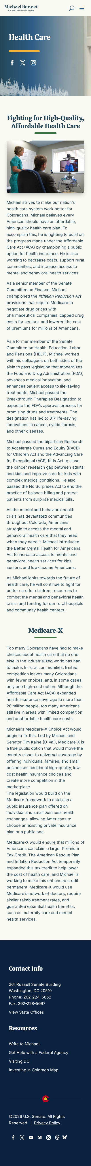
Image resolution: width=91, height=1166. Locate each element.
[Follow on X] (22, 61)
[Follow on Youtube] (31, 1137)
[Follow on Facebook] (12, 61)
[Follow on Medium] (39, 1137)
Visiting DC (19, 1061)
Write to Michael (24, 1043)
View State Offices (26, 1012)
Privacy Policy (47, 1123)
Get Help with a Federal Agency (38, 1052)
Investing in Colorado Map (33, 1070)
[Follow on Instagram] (33, 61)
